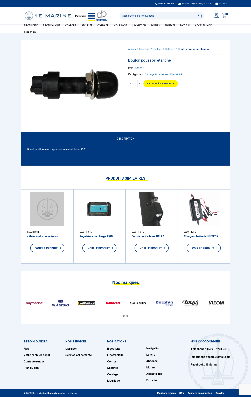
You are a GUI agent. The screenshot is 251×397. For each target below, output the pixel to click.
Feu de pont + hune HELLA (148, 236)
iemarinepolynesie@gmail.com (197, 3)
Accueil (132, 49)
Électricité (145, 49)
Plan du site (31, 367)
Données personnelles (200, 393)
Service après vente (78, 355)
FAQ (26, 348)
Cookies (219, 393)
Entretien (152, 380)
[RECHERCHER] (200, 16)
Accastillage (154, 373)
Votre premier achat (37, 355)
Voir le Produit (46, 248)
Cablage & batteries (164, 49)
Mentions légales (166, 393)
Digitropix (52, 393)
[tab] (125, 137)
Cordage (112, 374)
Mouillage (113, 380)
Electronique (115, 355)
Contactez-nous (34, 361)
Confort (112, 361)
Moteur (151, 367)
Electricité (114, 348)
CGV (181, 393)
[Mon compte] (216, 15)
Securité (112, 367)
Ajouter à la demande (161, 83)
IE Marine (212, 364)
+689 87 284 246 (166, 3)
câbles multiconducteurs (42, 236)
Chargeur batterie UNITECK (201, 236)
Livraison (71, 348)
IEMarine (223, 3)
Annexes (152, 361)
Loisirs (150, 354)
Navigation (153, 348)
